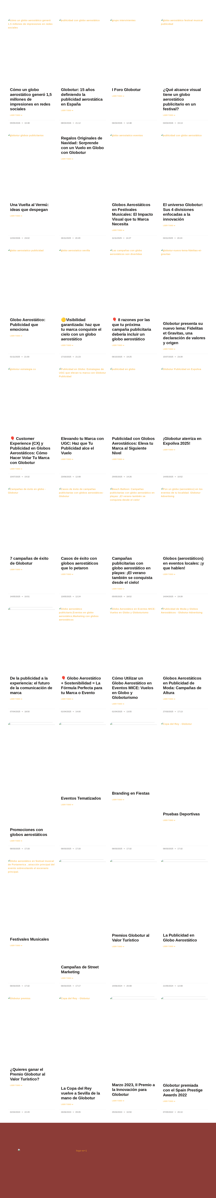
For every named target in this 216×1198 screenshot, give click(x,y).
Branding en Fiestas (131, 793)
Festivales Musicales (29, 939)
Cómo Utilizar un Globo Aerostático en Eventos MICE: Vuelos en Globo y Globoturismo (132, 688)
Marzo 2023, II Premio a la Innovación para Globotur (133, 1090)
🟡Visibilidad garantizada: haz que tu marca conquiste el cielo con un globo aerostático (81, 329)
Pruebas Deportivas (181, 814)
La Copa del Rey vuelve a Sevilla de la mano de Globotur (80, 1093)
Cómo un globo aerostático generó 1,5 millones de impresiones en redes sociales (31, 99)
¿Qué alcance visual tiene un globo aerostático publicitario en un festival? (182, 99)
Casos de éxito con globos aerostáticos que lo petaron (79, 563)
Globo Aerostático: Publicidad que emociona (27, 324)
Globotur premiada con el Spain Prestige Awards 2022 (183, 1090)
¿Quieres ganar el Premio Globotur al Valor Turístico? (27, 1074)
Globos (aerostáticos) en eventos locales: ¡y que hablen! (183, 563)
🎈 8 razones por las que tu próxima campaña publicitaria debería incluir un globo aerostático (131, 329)
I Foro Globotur (126, 89)
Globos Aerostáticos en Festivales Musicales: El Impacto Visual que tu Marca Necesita (132, 214)
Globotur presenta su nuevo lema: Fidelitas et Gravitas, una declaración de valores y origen (184, 333)
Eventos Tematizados (81, 798)
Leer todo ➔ (16, 115)
